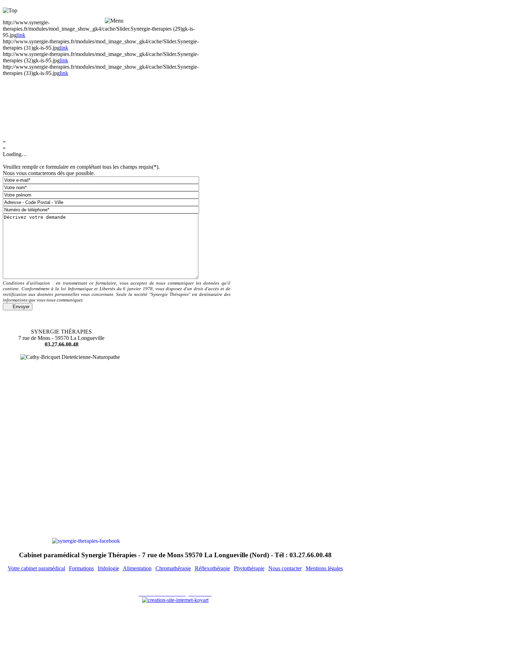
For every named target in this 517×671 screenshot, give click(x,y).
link (21, 35)
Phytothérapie (249, 568)
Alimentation (137, 568)
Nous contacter (285, 568)
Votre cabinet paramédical (36, 568)
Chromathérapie (173, 568)
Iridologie (108, 568)
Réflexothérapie (212, 568)
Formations (81, 568)
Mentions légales (324, 568)
